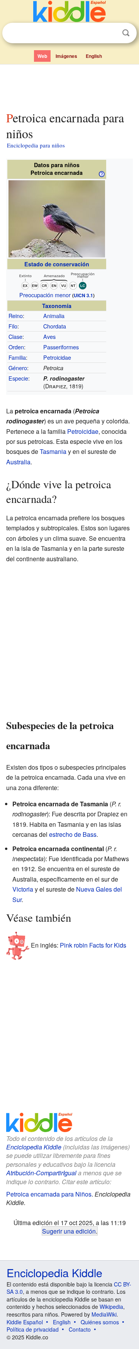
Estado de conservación (56, 264)
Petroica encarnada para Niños (49, 1194)
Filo (12, 326)
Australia (18, 461)
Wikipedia (111, 1306)
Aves (49, 336)
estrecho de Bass (73, 834)
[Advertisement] (69, 86)
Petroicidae (57, 357)
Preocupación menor (45, 295)
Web (42, 55)
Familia (17, 357)
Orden (16, 347)
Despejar (110, 33)
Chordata (54, 326)
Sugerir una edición (69, 1231)
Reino (15, 315)
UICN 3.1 (83, 295)
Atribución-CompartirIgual (41, 1172)
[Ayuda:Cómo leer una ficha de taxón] (101, 173)
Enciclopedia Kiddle (33, 1147)
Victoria (22, 889)
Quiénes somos (100, 1322)
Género (17, 368)
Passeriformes (61, 347)
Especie (18, 378)
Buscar (126, 33)
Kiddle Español (25, 1322)
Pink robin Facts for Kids (93, 945)
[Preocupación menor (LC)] (56, 280)
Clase (15, 336)
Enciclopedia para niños (36, 145)
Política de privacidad (33, 1329)
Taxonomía (56, 306)
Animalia (53, 315)
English (94, 55)
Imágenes (66, 55)
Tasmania (53, 451)
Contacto (80, 1329)
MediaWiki (104, 1314)
